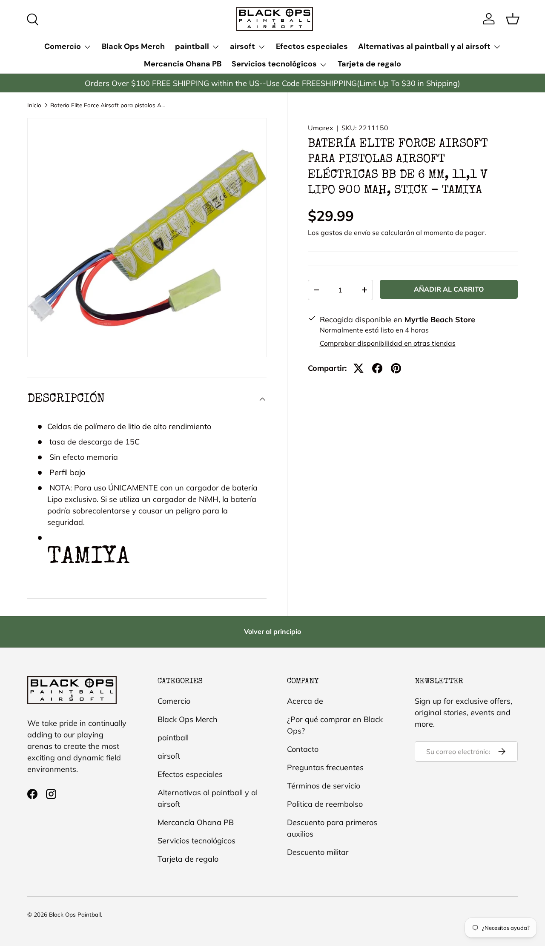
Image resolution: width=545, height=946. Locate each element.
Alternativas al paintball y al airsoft (424, 46)
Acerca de (305, 701)
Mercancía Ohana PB (182, 64)
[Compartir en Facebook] (377, 368)
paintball (192, 46)
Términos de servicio (323, 786)
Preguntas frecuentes (325, 767)
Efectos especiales (312, 46)
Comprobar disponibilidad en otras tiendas (388, 343)
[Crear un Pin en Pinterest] (396, 368)
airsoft (242, 46)
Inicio (34, 105)
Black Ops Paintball (75, 914)
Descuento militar (318, 852)
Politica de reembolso (325, 804)
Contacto (302, 749)
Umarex (320, 127)
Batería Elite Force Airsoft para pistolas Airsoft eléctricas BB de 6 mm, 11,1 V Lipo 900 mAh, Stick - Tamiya (107, 105)
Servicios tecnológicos (274, 64)
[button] (512, 18)
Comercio (62, 46)
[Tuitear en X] (358, 368)
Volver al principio (272, 631)
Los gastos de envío (339, 232)
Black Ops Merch (133, 46)
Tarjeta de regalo (369, 64)
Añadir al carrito (449, 289)
